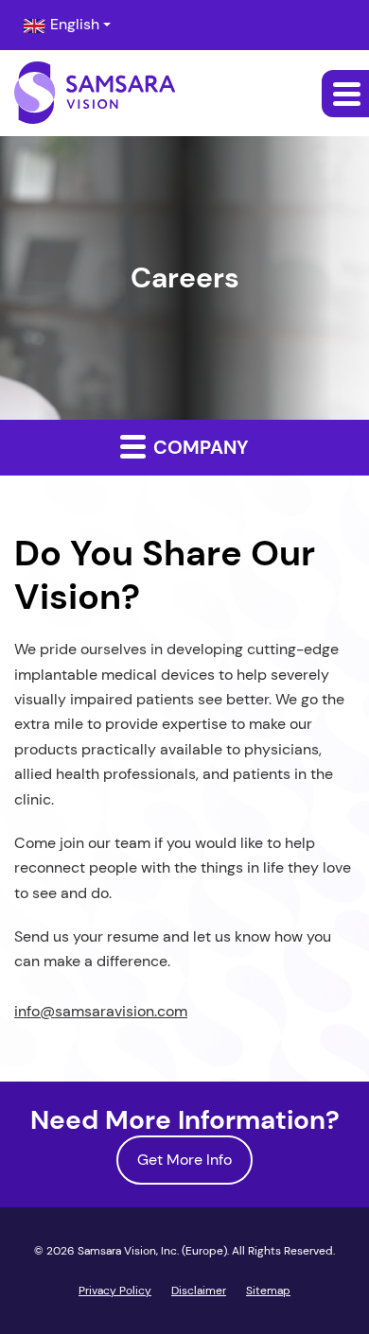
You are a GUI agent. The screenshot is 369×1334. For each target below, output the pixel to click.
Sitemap (268, 1290)
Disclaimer (198, 1290)
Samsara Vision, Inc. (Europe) (152, 1250)
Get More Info (184, 1159)
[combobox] (67, 25)
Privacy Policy (115, 1290)
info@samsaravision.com (100, 1011)
